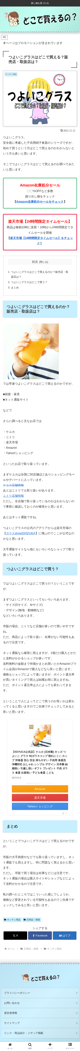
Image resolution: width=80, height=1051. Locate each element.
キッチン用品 (13, 919)
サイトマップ (12, 1022)
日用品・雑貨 (33, 919)
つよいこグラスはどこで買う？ (29, 282)
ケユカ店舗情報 (13, 485)
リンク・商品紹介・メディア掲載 (23, 1032)
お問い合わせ (12, 1002)
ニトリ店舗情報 (13, 495)
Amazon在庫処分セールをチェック (40, 201)
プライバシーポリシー (17, 992)
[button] (72, 703)
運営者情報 (10, 1012)
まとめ (15, 287)
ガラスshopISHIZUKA (20, 533)
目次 (35, 261)
